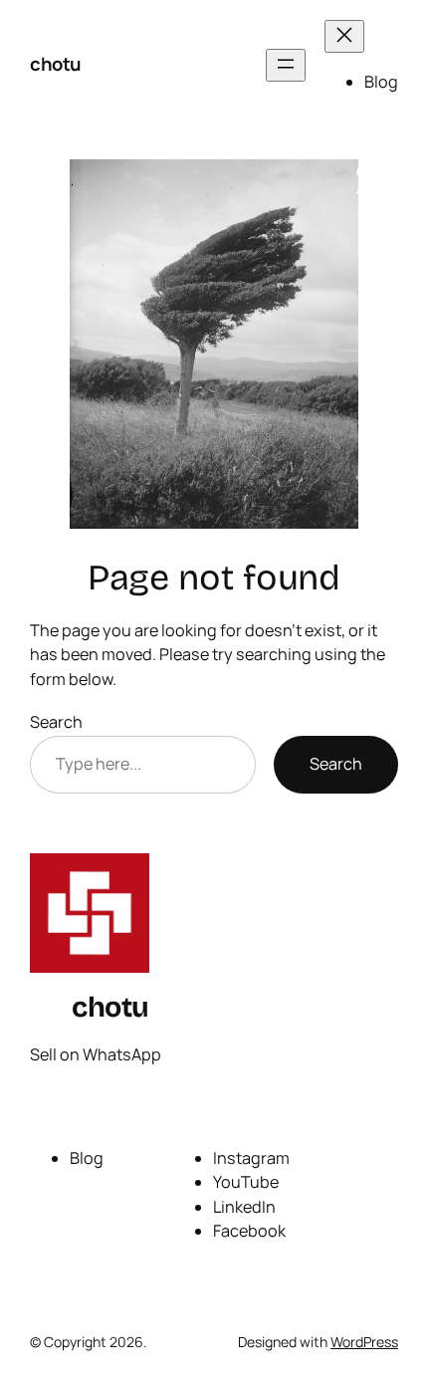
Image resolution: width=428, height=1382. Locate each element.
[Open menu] (286, 65)
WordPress (364, 1341)
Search (56, 722)
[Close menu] (344, 36)
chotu (56, 64)
